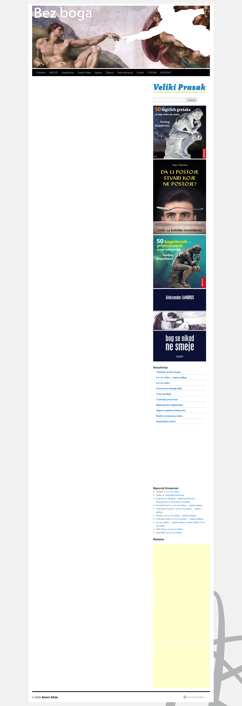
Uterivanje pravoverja (167, 399)
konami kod (179, 81)
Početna (40, 72)
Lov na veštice (163, 383)
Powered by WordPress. (196, 697)
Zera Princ (160, 532)
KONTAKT (166, 72)
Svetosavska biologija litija (169, 388)
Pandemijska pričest (166, 421)
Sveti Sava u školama (180, 501)
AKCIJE (53, 72)
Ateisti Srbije (50, 697)
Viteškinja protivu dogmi (168, 372)
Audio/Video (84, 72)
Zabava (109, 72)
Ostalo (140, 72)
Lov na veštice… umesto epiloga (171, 377)
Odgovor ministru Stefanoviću (170, 410)
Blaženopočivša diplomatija (169, 404)
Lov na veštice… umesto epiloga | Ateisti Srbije (177, 522)
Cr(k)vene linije (163, 394)
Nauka (98, 72)
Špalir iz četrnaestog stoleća (169, 415)
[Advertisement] (181, 568)
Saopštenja (68, 72)
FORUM (152, 72)
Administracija (125, 72)
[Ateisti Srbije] (121, 67)
